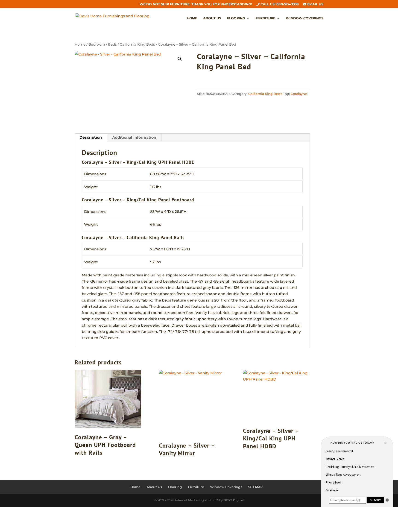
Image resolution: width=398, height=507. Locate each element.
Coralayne (299, 94)
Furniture (265, 18)
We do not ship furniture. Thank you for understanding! (196, 4)
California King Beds (137, 44)
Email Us (314, 4)
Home (192, 18)
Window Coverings (304, 18)
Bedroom (96, 44)
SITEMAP (255, 487)
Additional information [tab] (134, 137)
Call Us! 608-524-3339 (279, 4)
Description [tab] (90, 137)
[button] (180, 59)
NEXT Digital (234, 500)
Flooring (236, 18)
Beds (112, 44)
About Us (212, 18)
